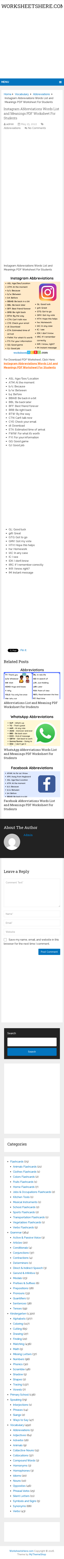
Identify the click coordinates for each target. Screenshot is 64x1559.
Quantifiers (19, 1298)
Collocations (20, 1455)
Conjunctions (21, 1252)
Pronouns (19, 1293)
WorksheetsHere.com (21, 1551)
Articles (17, 1242)
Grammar (16, 1232)
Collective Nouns (23, 1450)
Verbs (16, 1511)
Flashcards (16, 1161)
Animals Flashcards (25, 1166)
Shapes (17, 1379)
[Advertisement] (32, 45)
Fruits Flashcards (23, 1181)
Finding (17, 1338)
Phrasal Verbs (21, 1490)
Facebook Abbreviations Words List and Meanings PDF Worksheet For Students (29, 805)
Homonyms (20, 1465)
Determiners (20, 1262)
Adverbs (18, 1440)
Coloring (18, 1323)
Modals (17, 1278)
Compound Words (24, 1460)
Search (11, 1033)
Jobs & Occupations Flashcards (32, 1192)
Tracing (17, 1384)
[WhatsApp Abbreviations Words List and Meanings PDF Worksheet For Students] (32, 729)
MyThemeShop (37, 1554)
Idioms (17, 1475)
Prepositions (20, 1288)
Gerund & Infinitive (24, 1273)
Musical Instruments (25, 1202)
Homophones (21, 1470)
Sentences (19, 1303)
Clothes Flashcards (24, 1171)
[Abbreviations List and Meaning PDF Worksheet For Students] (32, 682)
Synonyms (19, 1506)
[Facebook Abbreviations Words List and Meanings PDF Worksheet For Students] (32, 781)
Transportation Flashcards (29, 1217)
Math (16, 1349)
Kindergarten (18, 1313)
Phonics (18, 1364)
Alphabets (19, 1318)
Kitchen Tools (21, 1197)
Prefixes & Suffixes (24, 1283)
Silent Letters (21, 1496)
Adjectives (19, 1435)
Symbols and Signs (24, 1501)
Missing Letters (22, 1354)
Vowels (17, 1389)
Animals (18, 1445)
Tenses (17, 1308)
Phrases (18, 1409)
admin (10, 124)
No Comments (37, 128)
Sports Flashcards (24, 1212)
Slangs (17, 1414)
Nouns (17, 1480)
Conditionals (20, 1247)
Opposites (19, 1485)
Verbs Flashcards (23, 1227)
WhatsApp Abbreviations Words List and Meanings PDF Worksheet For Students (30, 754)
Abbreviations (12, 128)
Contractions (21, 1257)
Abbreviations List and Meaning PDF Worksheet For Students (31, 705)
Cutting (17, 1328)
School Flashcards (24, 1207)
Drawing (18, 1333)
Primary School (19, 1394)
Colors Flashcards (24, 1176)
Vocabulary (17, 1425)
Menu (5, 82)
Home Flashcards (24, 1186)
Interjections (20, 1404)
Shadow (18, 1374)
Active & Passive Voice (27, 1237)
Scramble (19, 1369)
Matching (18, 1344)
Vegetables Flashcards (27, 1222)
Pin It (23, 650)
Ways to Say (20, 1420)
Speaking (15, 1399)
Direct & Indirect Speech (28, 1268)
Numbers (18, 1359)
